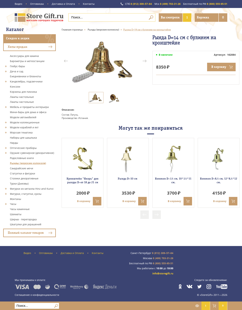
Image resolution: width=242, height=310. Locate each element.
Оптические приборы (23, 147)
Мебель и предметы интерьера (29, 107)
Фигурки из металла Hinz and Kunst (32, 188)
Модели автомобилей (23, 117)
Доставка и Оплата (63, 3)
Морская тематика (21, 132)
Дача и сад (16, 71)
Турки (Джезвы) (19, 183)
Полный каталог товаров (26, 233)
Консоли (15, 86)
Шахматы (15, 214)
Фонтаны (15, 198)
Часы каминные (20, 209)
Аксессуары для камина (24, 56)
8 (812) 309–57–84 (138, 3)
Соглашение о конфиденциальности (37, 295)
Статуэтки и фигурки (22, 173)
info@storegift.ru (162, 273)
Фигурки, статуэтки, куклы (25, 194)
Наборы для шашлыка (23, 137)
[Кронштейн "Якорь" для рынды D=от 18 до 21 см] (82, 159)
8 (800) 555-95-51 (205, 3)
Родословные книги (22, 158)
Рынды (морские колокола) (28, 163)
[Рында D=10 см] (128, 159)
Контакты (89, 3)
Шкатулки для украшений (25, 224)
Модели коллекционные (25, 122)
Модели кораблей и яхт (24, 127)
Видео (18, 3)
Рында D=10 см (128, 178)
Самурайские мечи (21, 168)
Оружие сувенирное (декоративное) (32, 153)
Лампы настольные (22, 96)
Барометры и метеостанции (27, 61)
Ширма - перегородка (23, 219)
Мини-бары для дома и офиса (28, 112)
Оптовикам (37, 3)
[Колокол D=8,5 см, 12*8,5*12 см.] (218, 159)
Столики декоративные (24, 178)
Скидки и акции (17, 38)
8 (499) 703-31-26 (167, 3)
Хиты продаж (17, 47)
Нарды (14, 142)
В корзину (218, 67)
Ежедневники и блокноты (25, 76)
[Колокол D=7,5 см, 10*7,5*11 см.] (173, 159)
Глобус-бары (17, 66)
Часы (13, 204)
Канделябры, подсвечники (26, 81)
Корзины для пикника (23, 91)
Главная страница (72, 29)
